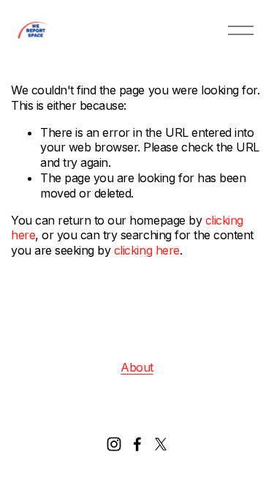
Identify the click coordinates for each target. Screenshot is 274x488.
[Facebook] (137, 444)
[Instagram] (114, 444)
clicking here (147, 250)
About (137, 367)
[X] (160, 444)
